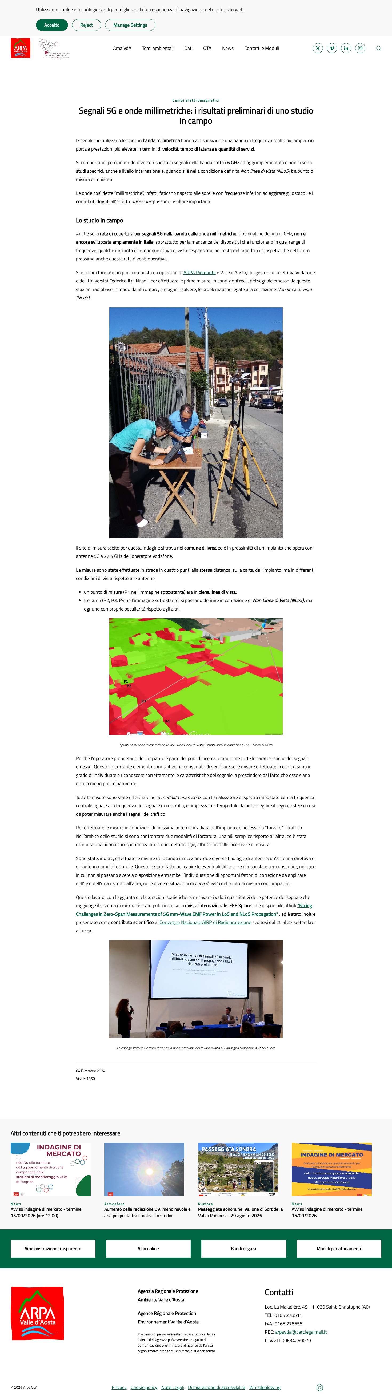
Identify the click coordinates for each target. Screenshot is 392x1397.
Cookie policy (144, 1387)
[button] (378, 48)
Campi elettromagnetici (196, 100)
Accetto (52, 25)
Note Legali (172, 1387)
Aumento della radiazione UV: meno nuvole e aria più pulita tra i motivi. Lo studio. (147, 1212)
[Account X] (318, 48)
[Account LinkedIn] (346, 48)
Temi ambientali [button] (158, 48)
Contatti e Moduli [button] (261, 48)
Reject (86, 25)
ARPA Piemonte (199, 272)
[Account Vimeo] (332, 48)
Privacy (119, 1387)
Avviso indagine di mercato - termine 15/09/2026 (327, 1212)
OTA (207, 48)
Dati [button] (188, 48)
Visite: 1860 (85, 1078)
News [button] (228, 48)
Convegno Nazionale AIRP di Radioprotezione (205, 922)
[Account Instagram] (360, 48)
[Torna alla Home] (40, 48)
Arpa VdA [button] (122, 48)
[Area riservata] (320, 1387)
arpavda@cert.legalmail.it (301, 1331)
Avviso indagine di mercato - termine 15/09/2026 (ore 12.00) (46, 1212)
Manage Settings (130, 25)
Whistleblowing (265, 1387)
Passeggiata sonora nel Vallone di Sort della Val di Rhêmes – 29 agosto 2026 (240, 1212)
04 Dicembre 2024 (90, 1070)
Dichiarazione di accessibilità (216, 1387)
